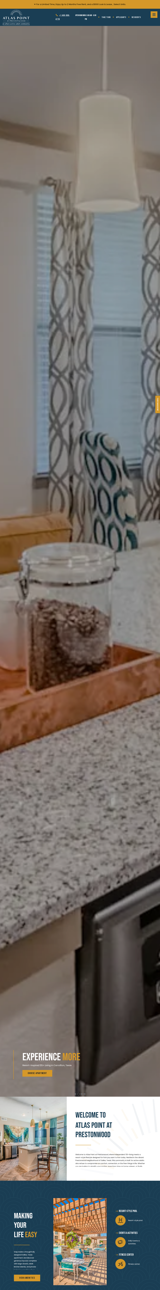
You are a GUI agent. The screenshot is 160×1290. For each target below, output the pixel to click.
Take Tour (106, 17)
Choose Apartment (37, 1073)
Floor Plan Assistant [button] (158, 405)
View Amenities (27, 1277)
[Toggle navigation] (154, 14)
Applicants (122, 17)
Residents (138, 17)
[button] (80, 4)
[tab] (75, 1094)
